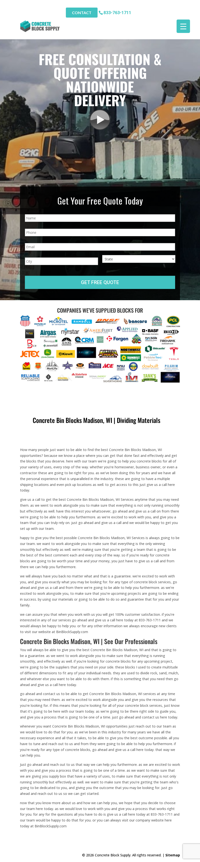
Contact (81, 12)
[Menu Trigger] (183, 26)
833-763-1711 (117, 12)
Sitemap (172, 855)
